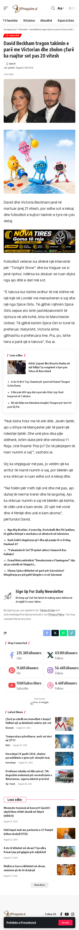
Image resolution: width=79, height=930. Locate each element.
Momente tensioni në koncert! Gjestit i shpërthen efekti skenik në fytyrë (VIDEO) (27, 812)
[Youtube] (24, 685)
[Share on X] (55, 633)
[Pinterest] (24, 670)
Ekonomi (10, 727)
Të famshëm (12, 35)
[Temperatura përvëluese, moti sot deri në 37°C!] (64, 741)
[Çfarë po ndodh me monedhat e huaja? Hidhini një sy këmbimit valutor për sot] (64, 724)
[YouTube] (67, 914)
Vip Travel (10, 784)
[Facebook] (24, 655)
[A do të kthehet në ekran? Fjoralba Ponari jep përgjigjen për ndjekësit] (66, 851)
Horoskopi (11, 762)
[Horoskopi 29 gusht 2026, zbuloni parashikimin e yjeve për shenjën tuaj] (64, 759)
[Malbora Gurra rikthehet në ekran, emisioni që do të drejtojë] (66, 869)
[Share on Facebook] (47, 633)
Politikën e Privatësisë (21, 922)
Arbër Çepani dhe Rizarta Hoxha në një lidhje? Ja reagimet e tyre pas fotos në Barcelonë (49, 367)
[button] (65, 922)
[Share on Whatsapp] (63, 633)
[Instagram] (72, 914)
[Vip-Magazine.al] (25, 8)
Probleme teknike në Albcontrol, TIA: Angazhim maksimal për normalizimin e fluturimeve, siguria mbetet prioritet (29, 775)
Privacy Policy (56, 614)
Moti (8, 745)
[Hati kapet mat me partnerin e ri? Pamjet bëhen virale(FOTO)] (66, 833)
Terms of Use (47, 610)
